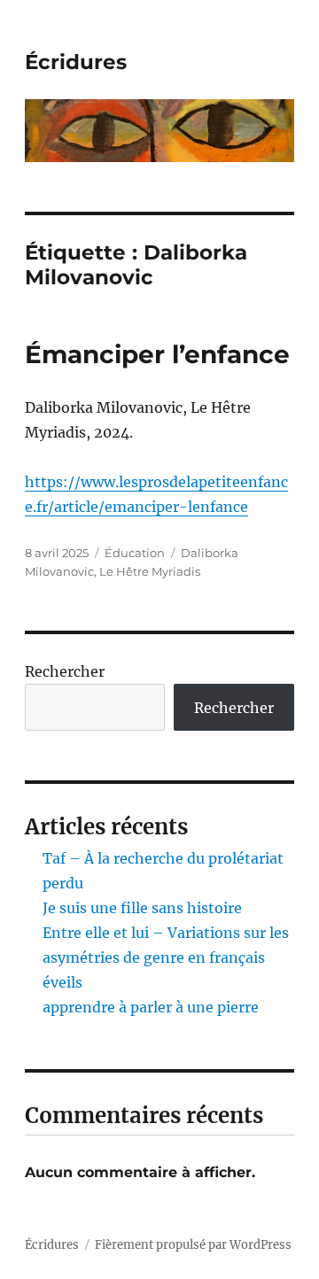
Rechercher (65, 671)
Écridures (76, 62)
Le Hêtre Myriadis (149, 571)
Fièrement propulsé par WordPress (193, 1244)
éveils (62, 982)
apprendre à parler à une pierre (151, 1007)
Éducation (135, 553)
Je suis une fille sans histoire (142, 908)
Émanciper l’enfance (157, 354)
